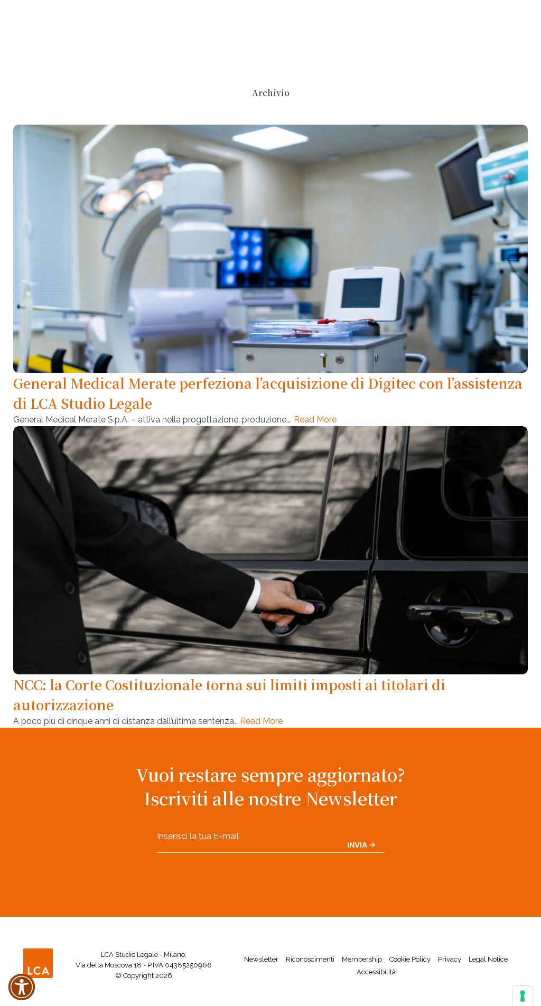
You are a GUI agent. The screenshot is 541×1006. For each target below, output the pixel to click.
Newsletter (261, 959)
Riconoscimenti (310, 959)
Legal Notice (488, 959)
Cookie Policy (410, 959)
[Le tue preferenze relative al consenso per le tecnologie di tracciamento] (522, 996)
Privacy (449, 959)
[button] (21, 987)
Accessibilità (376, 972)
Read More (315, 420)
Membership (362, 959)
